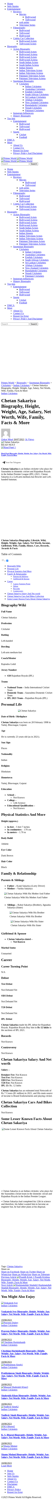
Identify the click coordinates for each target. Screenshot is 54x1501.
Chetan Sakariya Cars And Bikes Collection (25, 596)
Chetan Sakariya (14, 1266)
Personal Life (13, 568)
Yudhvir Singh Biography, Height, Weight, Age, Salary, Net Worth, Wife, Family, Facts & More (25, 1416)
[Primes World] (9, 158)
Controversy (18, 591)
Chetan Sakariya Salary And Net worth (23, 593)
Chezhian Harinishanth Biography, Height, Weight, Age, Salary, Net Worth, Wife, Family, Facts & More (24, 1353)
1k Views (29, 439)
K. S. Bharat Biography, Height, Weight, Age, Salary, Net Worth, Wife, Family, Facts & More (25, 1436)
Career (10, 581)
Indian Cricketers (9, 393)
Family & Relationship (17, 574)
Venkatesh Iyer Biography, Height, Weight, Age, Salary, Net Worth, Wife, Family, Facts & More (25, 1312)
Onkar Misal (7, 439)
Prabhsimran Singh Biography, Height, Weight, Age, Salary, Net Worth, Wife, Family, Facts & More (25, 1376)
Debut (15, 586)
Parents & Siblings (20, 576)
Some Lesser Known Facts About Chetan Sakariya (28, 599)
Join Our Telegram (13, 462)
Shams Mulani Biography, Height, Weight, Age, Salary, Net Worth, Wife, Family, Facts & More (25, 1455)
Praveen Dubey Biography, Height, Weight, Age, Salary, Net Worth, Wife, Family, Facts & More (25, 1332)
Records (16, 588)
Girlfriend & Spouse (21, 579)
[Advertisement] (27, 353)
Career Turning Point (21, 584)
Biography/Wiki (14, 566)
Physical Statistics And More (19, 571)
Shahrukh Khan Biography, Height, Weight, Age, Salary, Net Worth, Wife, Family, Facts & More (26, 1396)
